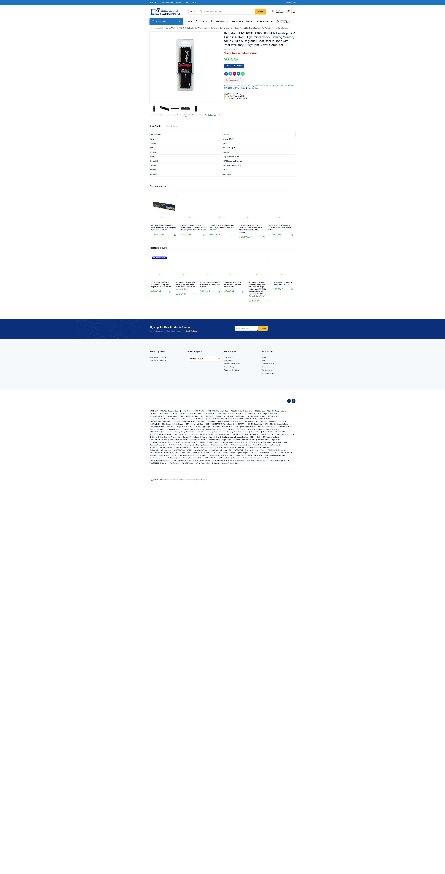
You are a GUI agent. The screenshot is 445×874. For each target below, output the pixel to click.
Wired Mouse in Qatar (203, 461)
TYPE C (231, 453)
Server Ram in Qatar (156, 453)
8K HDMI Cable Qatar (255, 422)
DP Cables (283, 430)
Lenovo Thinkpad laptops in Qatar (206, 445)
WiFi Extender (175, 461)
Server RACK (265, 450)
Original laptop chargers (218, 448)
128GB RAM (153, 409)
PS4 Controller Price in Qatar (278, 448)
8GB (208, 422)
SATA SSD (254, 450)
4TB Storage (262, 419)
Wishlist (178, 2)
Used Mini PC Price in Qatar (235, 458)
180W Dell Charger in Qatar (276, 409)
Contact (186, 2)
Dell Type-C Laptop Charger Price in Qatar (181, 430)
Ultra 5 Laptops (155, 456)
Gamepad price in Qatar (191, 435)
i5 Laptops (189, 442)
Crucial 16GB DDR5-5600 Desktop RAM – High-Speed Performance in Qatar (222, 210)
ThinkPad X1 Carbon (185, 453)
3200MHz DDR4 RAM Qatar (248, 416)
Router (225, 450)
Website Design (267, 368)
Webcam (165, 461)
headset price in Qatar (198, 437)
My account (153, 2)
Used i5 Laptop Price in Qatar (159, 458)
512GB (281, 419)
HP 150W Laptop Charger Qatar (220, 437)
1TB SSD (174, 411)
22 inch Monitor (222, 411)
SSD (167, 453)
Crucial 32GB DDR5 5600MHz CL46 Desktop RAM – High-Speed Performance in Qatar (163, 228)
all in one (196, 424)
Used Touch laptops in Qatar (279, 458)
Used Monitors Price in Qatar (257, 458)
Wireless (217, 461)
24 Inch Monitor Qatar (157, 414)
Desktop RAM (255, 430)
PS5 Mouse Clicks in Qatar (181, 450)
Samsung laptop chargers (239, 450)
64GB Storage (179, 422)
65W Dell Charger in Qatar (195, 422)
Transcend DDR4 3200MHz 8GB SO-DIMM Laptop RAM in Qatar (210, 282)
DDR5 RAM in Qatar (208, 427)
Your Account (228, 355)
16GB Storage (282, 86)
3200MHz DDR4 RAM (228, 416)
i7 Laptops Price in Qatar (220, 442)
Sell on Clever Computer (157, 355)
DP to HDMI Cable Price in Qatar (160, 432)
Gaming (204, 435)
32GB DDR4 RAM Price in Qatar (160, 419)
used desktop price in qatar (261, 456)
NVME (189, 448)
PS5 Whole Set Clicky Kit (200, 450)
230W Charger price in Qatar (267, 411)
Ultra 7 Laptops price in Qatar (192, 456)
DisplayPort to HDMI (270, 430)
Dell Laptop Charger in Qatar (267, 427)
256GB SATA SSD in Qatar (225, 414)
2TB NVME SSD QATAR (202, 416)
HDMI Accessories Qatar (270, 435)
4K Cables (234, 419)
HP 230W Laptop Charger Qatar (269, 437)
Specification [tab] (155, 126)
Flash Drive (153, 435)
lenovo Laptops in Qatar (183, 445)
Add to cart (267, 298)
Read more (175, 235)
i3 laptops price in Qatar (158, 442)
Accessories (220, 21)
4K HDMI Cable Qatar (248, 419)
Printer (263, 448)
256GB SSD (240, 414)
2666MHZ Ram (273, 414)
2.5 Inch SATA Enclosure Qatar (190, 411)
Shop (202, 21)
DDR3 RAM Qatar (283, 424)
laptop (242, 442)
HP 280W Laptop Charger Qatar (160, 440)
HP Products (247, 440)
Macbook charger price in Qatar (160, 448)
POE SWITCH (238, 448)
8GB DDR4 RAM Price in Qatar (222, 422)
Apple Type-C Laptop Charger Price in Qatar (217, 424)
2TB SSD (216, 416)
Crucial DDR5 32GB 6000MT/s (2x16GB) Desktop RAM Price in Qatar (279, 210)
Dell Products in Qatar (157, 430)
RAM (213, 450)
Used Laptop (237, 21)
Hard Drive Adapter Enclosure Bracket (235, 435)
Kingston (254, 88)
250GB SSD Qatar (207, 414)
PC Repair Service (264, 21)
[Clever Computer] (166, 11)
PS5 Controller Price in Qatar (159, 450)
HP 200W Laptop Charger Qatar (244, 437)
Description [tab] (171, 126)
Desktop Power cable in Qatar (237, 430)
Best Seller (236, 86)
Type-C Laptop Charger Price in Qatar (249, 453)
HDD (252, 435)
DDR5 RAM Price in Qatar (236, 88)
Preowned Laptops (252, 448)
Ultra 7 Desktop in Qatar (171, 456)
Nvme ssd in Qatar (200, 448)
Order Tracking (291, 2)
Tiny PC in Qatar (200, 453)
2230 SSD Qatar (235, 411)
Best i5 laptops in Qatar (266, 424)
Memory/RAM (159, 28)
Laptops (249, 21)
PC (230, 448)
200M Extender (208, 411)
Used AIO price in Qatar (241, 456)
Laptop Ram (274, 442)
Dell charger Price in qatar (246, 427)
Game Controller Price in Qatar (170, 435)
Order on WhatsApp (234, 66)
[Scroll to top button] (440, 869)
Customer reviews (268, 361)
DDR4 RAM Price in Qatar (190, 427)
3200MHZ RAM (265, 416)
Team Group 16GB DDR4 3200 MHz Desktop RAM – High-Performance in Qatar (161, 273)
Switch (173, 453)
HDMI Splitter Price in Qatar (179, 437)
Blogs (194, 2)
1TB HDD (152, 411)
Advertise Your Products (157, 358)
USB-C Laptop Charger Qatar (220, 456)
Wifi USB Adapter (188, 461)
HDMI (258, 435)
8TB (266, 422)
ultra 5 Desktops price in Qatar (275, 453)
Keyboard (234, 442)
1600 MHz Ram (199, 409)
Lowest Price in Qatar (166, 2)
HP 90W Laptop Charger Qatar (208, 440)
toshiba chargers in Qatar (217, 453)
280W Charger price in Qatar (182, 416)
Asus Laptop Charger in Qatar (245, 424)
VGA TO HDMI (154, 461)
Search (260, 11)
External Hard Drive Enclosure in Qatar (257, 432)
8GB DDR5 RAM (240, 422)
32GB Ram (201, 419)
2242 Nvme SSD (249, 411)
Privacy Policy (229, 364)
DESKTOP (201, 430)
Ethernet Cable (224, 432)
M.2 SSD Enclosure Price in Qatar (258, 445)
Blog (263, 358)
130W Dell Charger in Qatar (169, 409)
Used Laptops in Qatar (202, 458)
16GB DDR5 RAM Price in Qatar (265, 86)
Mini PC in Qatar (179, 448)
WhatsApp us (212, 115)
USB (206, 456)
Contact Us (265, 355)
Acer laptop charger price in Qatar (179, 424)
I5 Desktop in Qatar (176, 442)
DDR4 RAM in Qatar (173, 427)
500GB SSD (273, 419)
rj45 (219, 450)
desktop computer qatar (216, 430)
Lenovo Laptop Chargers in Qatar (161, 445)
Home (189, 21)
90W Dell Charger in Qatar (279, 422)
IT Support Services (268, 371)
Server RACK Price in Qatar (281, 450)
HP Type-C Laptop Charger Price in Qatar (268, 440)
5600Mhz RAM (154, 422)
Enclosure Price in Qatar (208, 432)
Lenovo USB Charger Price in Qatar (233, 445)
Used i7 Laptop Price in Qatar (182, 458)
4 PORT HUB (211, 419)
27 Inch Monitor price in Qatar (159, 416)
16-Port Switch (187, 409)
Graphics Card (214, 435)
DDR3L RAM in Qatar (156, 427)
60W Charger (167, 422)
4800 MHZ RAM (223, 419)
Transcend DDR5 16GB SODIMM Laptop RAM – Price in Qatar (233, 282)
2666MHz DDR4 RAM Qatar (256, 414)
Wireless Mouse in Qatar (230, 461)
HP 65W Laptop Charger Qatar (184, 440)
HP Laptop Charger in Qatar (230, 440)
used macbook (218, 458)
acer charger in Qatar (157, 424)
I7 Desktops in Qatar (202, 442)
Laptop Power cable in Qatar (258, 442)
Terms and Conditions (231, 368)
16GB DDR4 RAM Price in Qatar (218, 409)
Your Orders (228, 358)
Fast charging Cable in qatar (282, 432)
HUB (286, 440)
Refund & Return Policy (232, 361)
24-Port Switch (172, 414)
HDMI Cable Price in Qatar (158, 437)
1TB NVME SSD (163, 411)
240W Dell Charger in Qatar (189, 414)
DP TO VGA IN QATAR (181, 432)
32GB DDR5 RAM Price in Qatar (184, 419)
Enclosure (194, 432)
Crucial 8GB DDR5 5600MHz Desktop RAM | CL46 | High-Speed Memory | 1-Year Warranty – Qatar (193, 228)
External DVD (237, 432)
